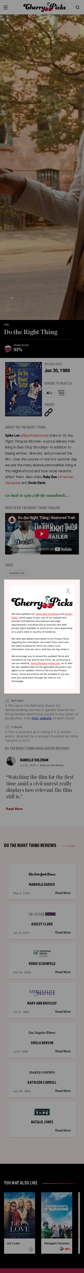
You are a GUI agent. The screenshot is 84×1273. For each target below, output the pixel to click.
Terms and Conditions (47, 614)
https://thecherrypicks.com (45, 663)
